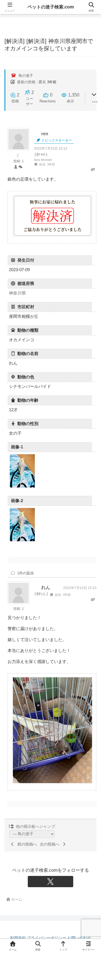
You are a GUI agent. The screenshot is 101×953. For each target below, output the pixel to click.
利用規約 (18, 938)
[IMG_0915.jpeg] (52, 782)
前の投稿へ (26, 844)
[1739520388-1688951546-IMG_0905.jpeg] (22, 486)
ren (44, 133)
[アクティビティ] (20, 167)
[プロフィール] (16, 167)
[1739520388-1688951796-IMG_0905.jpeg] (22, 540)
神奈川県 (17, 293)
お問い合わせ (79, 938)
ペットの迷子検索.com (50, 7)
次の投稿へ (51, 844)
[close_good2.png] (52, 235)
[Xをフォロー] (50, 881)
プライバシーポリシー (46, 938)
